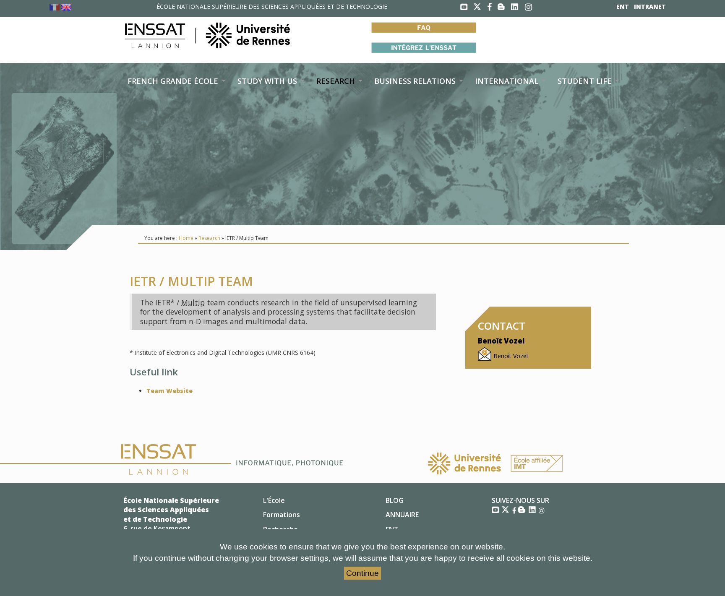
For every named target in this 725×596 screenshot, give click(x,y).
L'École (274, 500)
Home (186, 238)
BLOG (395, 500)
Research (209, 238)
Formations (281, 514)
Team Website (169, 391)
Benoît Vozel (510, 356)
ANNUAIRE (402, 514)
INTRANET (650, 6)
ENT (622, 6)
